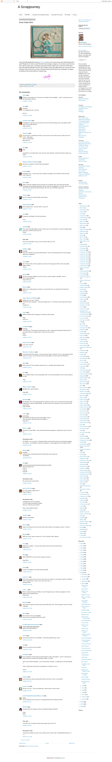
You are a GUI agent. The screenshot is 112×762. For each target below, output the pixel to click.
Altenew (82, 211)
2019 (81, 550)
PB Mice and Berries (84, 592)
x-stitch (82, 535)
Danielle (25, 399)
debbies (25, 677)
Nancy (24, 274)
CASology (81, 111)
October (84, 579)
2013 (81, 563)
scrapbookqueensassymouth (31, 624)
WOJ (81, 527)
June (83, 687)
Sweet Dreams (85, 646)
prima (81, 424)
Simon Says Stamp (85, 446)
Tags (81, 483)
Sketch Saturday (83, 169)
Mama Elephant (84, 377)
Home (20, 14)
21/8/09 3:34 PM (27, 307)
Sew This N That (27, 488)
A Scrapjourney (29, 7)
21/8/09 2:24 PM (27, 243)
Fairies (82, 307)
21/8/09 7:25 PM (27, 519)
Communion (83, 273)
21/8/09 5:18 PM (27, 408)
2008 (81, 701)
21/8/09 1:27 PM (27, 199)
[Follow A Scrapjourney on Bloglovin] (84, 28)
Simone (25, 287)
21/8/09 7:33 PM (27, 529)
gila (24, 147)
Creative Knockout (83, 153)
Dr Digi (82, 295)
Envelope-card (84, 305)
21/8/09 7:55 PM (27, 549)
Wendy (25, 534)
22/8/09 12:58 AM (27, 619)
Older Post (72, 743)
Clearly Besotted (84, 271)
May (83, 690)
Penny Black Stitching (84, 601)
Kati (24, 106)
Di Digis (82, 289)
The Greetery (83, 494)
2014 (81, 561)
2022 (81, 543)
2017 (81, 554)
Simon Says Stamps (85, 449)
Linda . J (25, 589)
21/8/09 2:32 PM (27, 256)
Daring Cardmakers (84, 158)
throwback (82, 498)
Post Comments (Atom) (32, 746)
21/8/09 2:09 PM (27, 234)
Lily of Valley (83, 372)
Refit (81, 430)
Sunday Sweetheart (86, 659)
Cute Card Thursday (84, 142)
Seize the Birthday (83, 151)
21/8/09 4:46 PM (27, 367)
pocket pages (83, 416)
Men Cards (83, 383)
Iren (24, 372)
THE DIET (27, 14)
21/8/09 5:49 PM (27, 434)
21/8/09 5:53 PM (27, 445)
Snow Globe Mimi (86, 620)
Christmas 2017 (84, 254)
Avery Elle (82, 219)
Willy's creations (27, 387)
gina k (81, 323)
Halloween (82, 329)
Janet (24, 95)
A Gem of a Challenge (84, 174)
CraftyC (25, 226)
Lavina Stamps (84, 364)
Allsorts (82, 207)
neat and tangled (84, 393)
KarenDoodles (83, 358)
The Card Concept (83, 147)
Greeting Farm (84, 327)
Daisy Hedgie (84, 677)
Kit (23, 645)
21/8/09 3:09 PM (27, 281)
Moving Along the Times (85, 143)
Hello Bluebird (83, 333)
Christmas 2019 (84, 258)
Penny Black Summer (84, 674)
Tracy (24, 261)
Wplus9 (82, 533)
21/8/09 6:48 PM (27, 483)
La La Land (83, 362)
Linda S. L (25, 577)
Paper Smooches (84, 407)
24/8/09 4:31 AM (27, 701)
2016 (81, 557)
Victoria (25, 195)
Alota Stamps (83, 209)
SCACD (82, 442)
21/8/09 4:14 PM (27, 337)
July (83, 685)
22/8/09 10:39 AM (27, 640)
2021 (81, 545)
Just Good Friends (86, 643)
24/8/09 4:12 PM (27, 725)
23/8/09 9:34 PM (27, 690)
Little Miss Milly (85, 610)
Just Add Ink (82, 159)
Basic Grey (83, 225)
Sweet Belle (84, 589)
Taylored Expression (85, 485)
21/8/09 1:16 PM (27, 177)
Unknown (25, 133)
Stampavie (83, 464)
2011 (81, 568)
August (84, 583)
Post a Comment (25, 740)
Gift (81, 322)
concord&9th (83, 275)
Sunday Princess (85, 679)
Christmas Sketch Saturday (86, 635)
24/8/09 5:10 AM (27, 716)
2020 (81, 548)
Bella (81, 227)
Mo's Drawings (84, 387)
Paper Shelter (83, 405)
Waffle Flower (83, 512)
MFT (81, 385)
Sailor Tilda (84, 657)
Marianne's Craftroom (29, 352)
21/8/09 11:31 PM (27, 608)
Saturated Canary (84, 440)
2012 (81, 565)
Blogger (63, 758)
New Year (82, 397)
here (85, 59)
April (83, 692)
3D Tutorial (67, 14)
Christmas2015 (84, 265)
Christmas (25, 86)
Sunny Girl (84, 667)
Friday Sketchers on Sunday (85, 641)
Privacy (75, 14)
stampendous (83, 466)
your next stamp (84, 537)
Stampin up (83, 468)
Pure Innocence (84, 426)
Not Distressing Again (85, 682)
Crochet (82, 283)
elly (24, 463)
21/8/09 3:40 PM (27, 321)
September (85, 581)
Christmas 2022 (84, 263)
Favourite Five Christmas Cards (40, 14)
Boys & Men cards (84, 241)
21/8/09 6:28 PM (27, 473)
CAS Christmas (82, 195)
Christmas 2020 (84, 260)
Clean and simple (84, 267)
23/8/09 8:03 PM (27, 681)
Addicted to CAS (83, 175)
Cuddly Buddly (83, 285)
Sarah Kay (82, 436)
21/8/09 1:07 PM (27, 166)
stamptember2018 (85, 472)
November (84, 576)
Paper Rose (83, 403)
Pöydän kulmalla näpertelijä (30, 161)
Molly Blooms (83, 389)
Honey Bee (83, 341)
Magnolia (82, 376)
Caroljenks (26, 654)
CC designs (83, 248)
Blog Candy (83, 233)
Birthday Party (85, 614)
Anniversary (83, 215)
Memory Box (83, 381)
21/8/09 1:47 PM (27, 209)
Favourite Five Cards (56, 14)
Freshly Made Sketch (84, 121)
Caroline (25, 515)
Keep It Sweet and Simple (30, 298)
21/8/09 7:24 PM (27, 510)
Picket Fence (83, 411)
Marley (24, 450)
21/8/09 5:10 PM (27, 381)
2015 (81, 559)
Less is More (82, 171)
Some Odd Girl (84, 456)
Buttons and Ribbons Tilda (85, 670)
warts (81, 515)
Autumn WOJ (84, 628)
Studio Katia (83, 476)
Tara (24, 543)
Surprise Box (84, 652)
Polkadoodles (83, 418)
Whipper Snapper (84, 521)
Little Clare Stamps (85, 374)
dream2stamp (83, 297)
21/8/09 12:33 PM (27, 101)
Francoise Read (84, 316)
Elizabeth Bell (83, 303)
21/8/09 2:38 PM (27, 269)
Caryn (24, 312)
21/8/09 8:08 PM (27, 572)
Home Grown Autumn (84, 586)
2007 (81, 704)
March (83, 694)
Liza (24, 214)
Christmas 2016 (84, 252)
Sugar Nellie (83, 478)
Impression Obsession (86, 347)
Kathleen (25, 249)
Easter (81, 301)
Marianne (82, 379)
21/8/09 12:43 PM (27, 115)
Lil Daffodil (26, 326)
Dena (24, 182)
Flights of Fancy (85, 594)
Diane (24, 613)
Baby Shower (83, 223)
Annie (24, 635)
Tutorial (82, 506)
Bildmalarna (83, 231)
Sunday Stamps (83, 182)
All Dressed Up (84, 206)
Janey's (82, 354)
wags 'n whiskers (84, 513)
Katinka (25, 707)
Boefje (81, 235)
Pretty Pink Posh (84, 422)
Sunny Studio (83, 480)
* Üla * (24, 413)
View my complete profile (85, 46)
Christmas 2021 (84, 262)
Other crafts (83, 401)
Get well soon (83, 320)
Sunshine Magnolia (86, 638)
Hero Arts (82, 335)
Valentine (82, 508)
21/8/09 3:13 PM (27, 293)
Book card (82, 237)
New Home (83, 395)
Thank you (83, 492)
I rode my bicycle (85, 648)
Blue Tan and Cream (84, 625)
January (84, 699)
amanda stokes (27, 120)
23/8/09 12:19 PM (27, 671)
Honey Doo (83, 343)
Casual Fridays (84, 246)
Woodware (83, 529)
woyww (82, 531)
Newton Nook (83, 399)
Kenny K (82, 360)
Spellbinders (83, 458)
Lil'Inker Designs (84, 370)
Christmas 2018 (84, 256)
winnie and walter (84, 525)
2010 (81, 570)
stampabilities (83, 462)
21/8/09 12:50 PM (27, 156)
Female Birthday (84, 314)
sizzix (81, 452)
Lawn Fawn (83, 366)
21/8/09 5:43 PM (27, 423)
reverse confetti (84, 432)
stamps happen (84, 470)
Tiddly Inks (83, 500)
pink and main (83, 413)
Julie (24, 567)
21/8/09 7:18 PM (27, 494)
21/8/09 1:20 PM (27, 190)
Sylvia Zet (82, 481)
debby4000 (83, 42)
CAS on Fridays (83, 161)
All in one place (82, 50)
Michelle (25, 602)
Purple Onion (83, 428)
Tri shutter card (84, 504)
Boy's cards (83, 239)
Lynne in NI (26, 686)
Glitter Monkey (27, 204)
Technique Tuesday (85, 489)
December (84, 574)
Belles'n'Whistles (84, 229)
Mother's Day (83, 391)
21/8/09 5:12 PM (27, 394)
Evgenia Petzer (27, 342)
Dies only (82, 291)
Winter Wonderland (84, 98)
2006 (81, 706)
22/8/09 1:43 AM (27, 630)
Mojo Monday (82, 100)
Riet (24, 554)
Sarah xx (25, 428)
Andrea (25, 171)
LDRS (81, 368)
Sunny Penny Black (86, 650)
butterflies (82, 244)
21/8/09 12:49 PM (27, 142)
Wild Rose (82, 523)
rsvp (81, 434)
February (84, 696)
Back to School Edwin (85, 607)
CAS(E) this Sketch (83, 145)
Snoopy (82, 454)
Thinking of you (84, 496)
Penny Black (83, 409)
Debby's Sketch (84, 287)
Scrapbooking (83, 444)
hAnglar (82, 331)
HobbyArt (82, 339)
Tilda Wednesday (85, 604)
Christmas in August (84, 631)
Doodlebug (83, 293)
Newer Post (22, 743)
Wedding (82, 517)
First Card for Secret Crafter (85, 617)
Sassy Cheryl (83, 438)
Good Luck (83, 325)
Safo (24, 363)
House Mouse (83, 345)
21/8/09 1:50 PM (27, 221)
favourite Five (83, 308)
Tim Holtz (82, 502)
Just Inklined (83, 356)
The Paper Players (83, 183)
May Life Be (84, 661)
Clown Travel (84, 622)
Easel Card (83, 299)
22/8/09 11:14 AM (27, 649)
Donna (24, 524)
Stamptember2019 (85, 474)
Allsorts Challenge (83, 172)
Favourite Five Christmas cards (84, 311)
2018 (81, 552)
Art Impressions (84, 217)
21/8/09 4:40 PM (27, 358)
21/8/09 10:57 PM (27, 584)
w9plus (82, 510)
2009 (81, 572)
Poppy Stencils (84, 420)
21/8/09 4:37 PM (27, 347)
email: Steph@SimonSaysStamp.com (33, 695)
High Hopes (83, 337)
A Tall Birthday (85, 655)
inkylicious (82, 352)
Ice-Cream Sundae (86, 612)
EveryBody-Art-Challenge (85, 106)
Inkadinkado (83, 350)
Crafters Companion (85, 276)
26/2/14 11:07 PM (27, 736)
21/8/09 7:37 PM (27, 538)
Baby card (82, 221)
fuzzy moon (83, 318)
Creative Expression (85, 280)
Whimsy (82, 519)
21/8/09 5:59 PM (27, 457)
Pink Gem (42, 62)
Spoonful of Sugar (84, 460)
